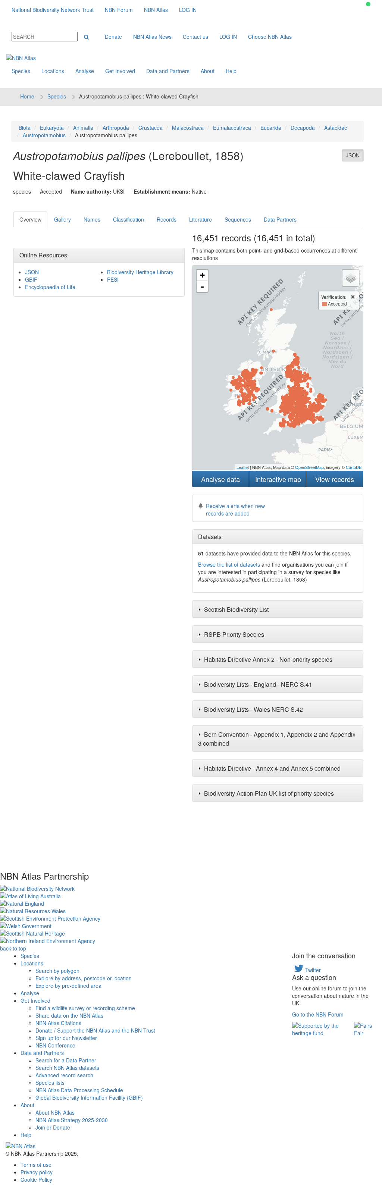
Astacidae (335, 127)
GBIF (31, 279)
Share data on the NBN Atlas (69, 1015)
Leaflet (243, 467)
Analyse (84, 71)
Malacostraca (188, 127)
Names (92, 219)
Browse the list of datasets (229, 564)
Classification (128, 219)
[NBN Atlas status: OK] (368, 4)
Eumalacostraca (232, 127)
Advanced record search (64, 1075)
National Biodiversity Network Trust (53, 9)
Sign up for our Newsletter (66, 1038)
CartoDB (353, 467)
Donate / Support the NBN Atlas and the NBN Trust (95, 1030)
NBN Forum (119, 9)
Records (166, 219)
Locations (52, 71)
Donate (113, 36)
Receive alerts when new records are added (235, 509)
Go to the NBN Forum (318, 1014)
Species (21, 71)
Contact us (195, 36)
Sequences (238, 219)
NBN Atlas (156, 9)
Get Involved (120, 71)
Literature (200, 219)
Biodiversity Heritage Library (140, 272)
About (208, 71)
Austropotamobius (44, 135)
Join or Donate (52, 1127)
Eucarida (270, 127)
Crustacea (150, 127)
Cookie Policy (36, 1179)
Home (27, 96)
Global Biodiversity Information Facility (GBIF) (89, 1097)
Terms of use (36, 1164)
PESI (113, 279)
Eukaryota (52, 127)
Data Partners (280, 219)
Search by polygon (57, 970)
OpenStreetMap (309, 467)
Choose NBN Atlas (270, 36)
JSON (353, 155)
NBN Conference (55, 1045)
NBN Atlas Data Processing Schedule (79, 1090)
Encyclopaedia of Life (50, 287)
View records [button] (334, 479)
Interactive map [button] (278, 479)
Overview (30, 219)
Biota (25, 127)
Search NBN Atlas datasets (67, 1067)
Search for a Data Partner (65, 1060)
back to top (13, 948)
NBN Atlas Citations (58, 1023)
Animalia (83, 127)
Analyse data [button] (220, 479)
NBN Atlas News (152, 36)
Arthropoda (116, 127)
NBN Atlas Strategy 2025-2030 (71, 1120)
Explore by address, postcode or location (83, 978)
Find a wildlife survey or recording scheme (85, 1008)
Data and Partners (168, 71)
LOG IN (188, 9)
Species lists (50, 1082)
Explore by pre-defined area (68, 985)
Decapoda (303, 127)
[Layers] (350, 278)
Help (231, 71)
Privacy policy (37, 1172)
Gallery (62, 219)
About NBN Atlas (55, 1112)
